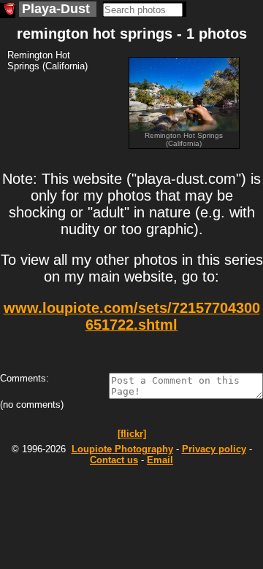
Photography (122, 449)
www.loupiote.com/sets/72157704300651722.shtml (132, 316)
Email (160, 459)
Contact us (114, 459)
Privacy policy (214, 449)
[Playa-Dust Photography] (7, 10)
